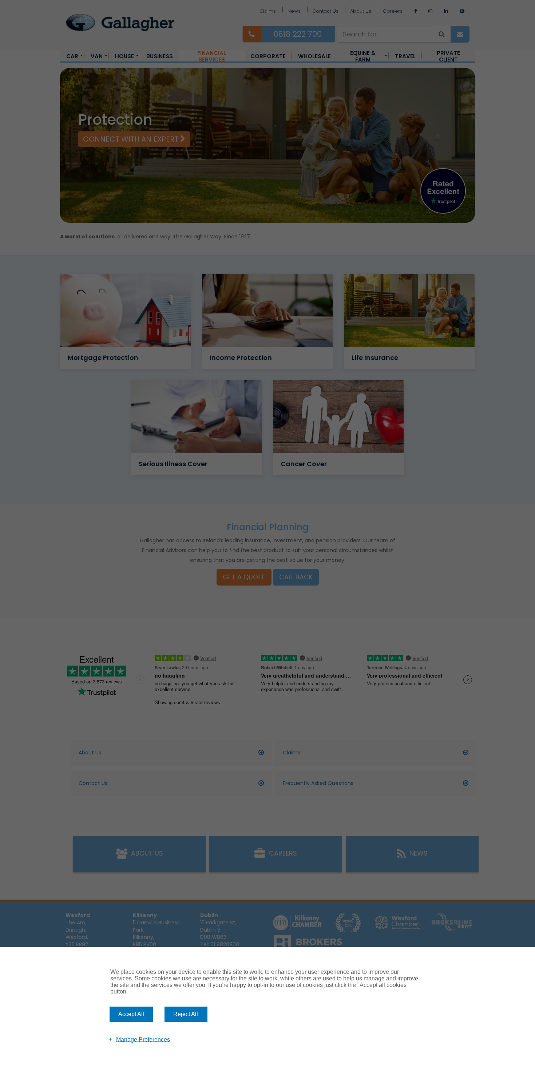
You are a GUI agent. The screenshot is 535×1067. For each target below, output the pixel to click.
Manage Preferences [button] (143, 1039)
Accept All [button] (131, 1014)
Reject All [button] (185, 1014)
